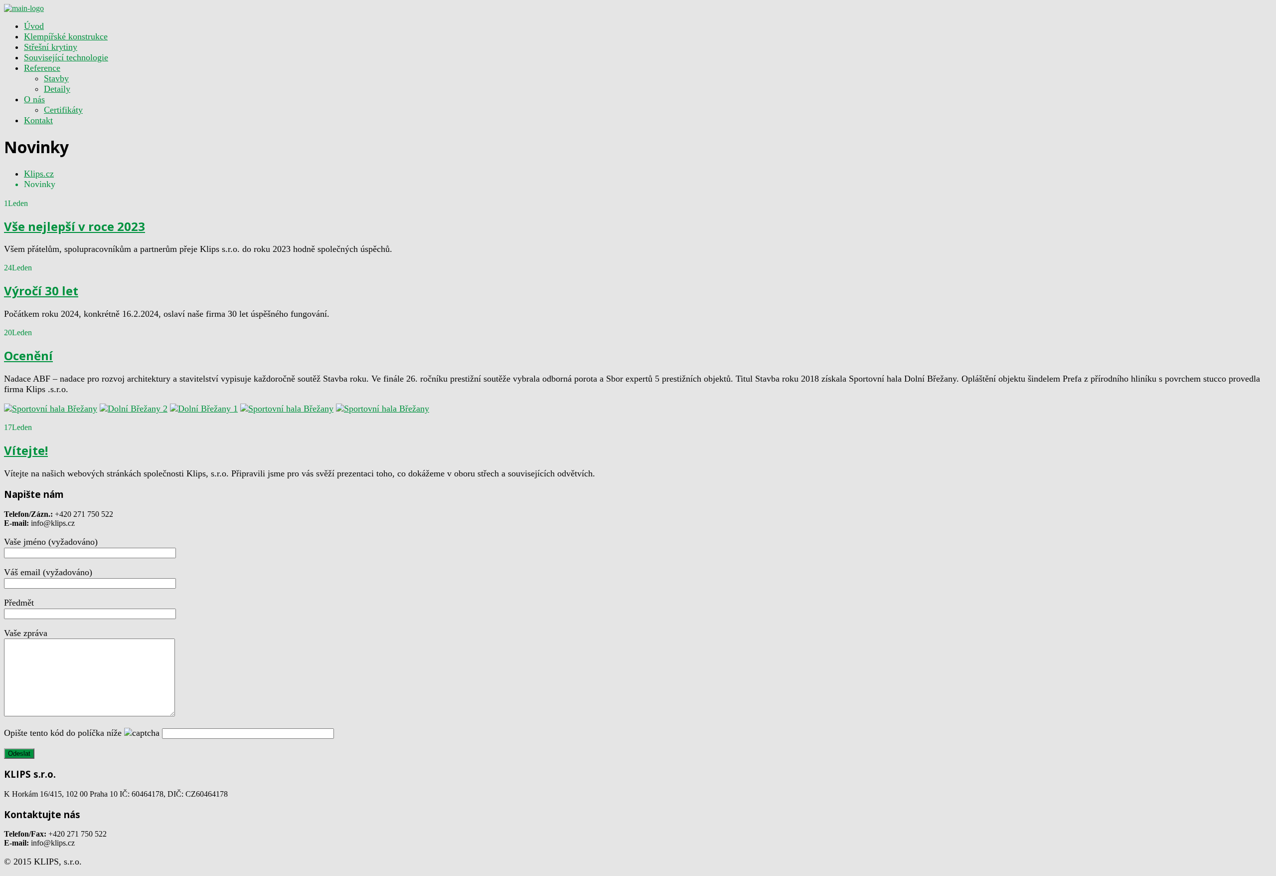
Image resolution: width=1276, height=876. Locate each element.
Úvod (34, 26)
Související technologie (66, 57)
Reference (42, 68)
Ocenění (28, 355)
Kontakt (38, 120)
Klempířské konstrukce (66, 36)
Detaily (57, 89)
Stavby (56, 78)
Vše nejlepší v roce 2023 (74, 226)
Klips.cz (39, 174)
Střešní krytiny (50, 47)
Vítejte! (26, 450)
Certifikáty (63, 110)
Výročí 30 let (41, 290)
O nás (34, 99)
